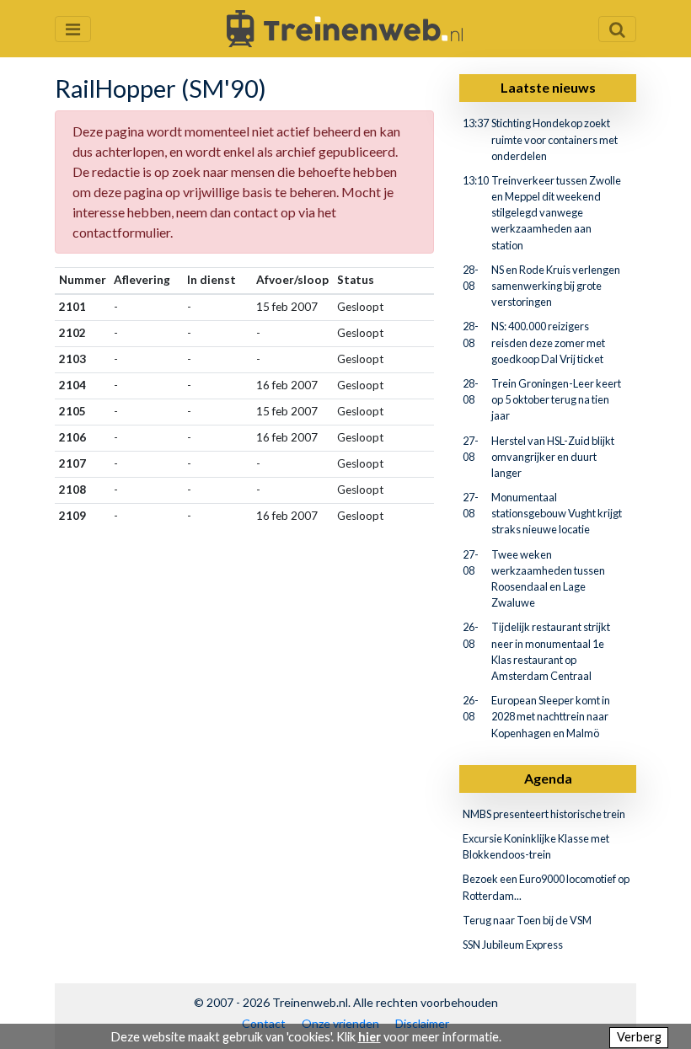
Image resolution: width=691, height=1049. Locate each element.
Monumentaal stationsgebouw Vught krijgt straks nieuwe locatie (556, 513)
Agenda (548, 778)
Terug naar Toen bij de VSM (527, 920)
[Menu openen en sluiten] (73, 29)
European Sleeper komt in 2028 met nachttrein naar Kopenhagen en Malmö (550, 716)
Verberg (639, 1037)
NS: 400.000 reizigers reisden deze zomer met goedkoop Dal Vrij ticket (548, 342)
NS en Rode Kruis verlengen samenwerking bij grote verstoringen (555, 285)
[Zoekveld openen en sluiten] (617, 29)
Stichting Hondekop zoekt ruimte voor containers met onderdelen (554, 139)
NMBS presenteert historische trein (544, 814)
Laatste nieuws (548, 87)
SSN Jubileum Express (513, 944)
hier (369, 1037)
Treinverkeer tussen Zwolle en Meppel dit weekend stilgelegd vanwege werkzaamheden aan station (556, 213)
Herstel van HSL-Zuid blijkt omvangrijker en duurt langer (552, 456)
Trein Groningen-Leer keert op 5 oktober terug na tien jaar (556, 399)
